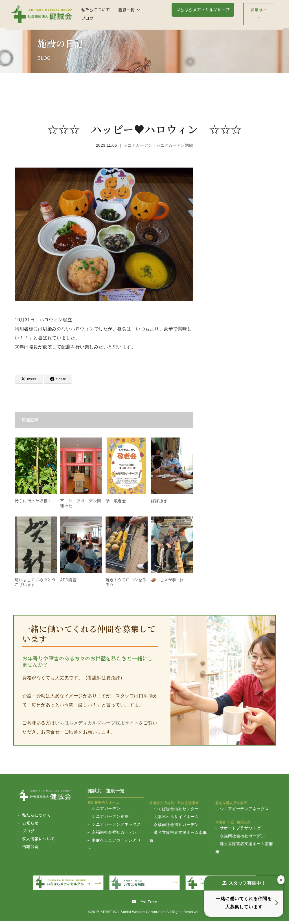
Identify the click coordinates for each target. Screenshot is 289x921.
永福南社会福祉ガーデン (114, 832)
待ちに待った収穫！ (33, 501)
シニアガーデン (106, 808)
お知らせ (30, 823)
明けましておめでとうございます (35, 582)
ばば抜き (159, 501)
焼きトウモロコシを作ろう (126, 582)
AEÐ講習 (68, 580)
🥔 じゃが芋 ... (169, 580)
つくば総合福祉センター (176, 808)
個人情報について (38, 838)
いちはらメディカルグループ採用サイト (97, 722)
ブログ (87, 18)
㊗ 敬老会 (116, 501)
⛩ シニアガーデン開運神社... (80, 503)
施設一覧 (126, 9)
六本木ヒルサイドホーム (176, 816)
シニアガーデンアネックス (116, 824)
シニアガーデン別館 (110, 816)
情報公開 (30, 846)
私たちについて (95, 9)
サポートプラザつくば (240, 828)
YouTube (146, 902)
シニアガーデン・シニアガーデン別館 (158, 145)
